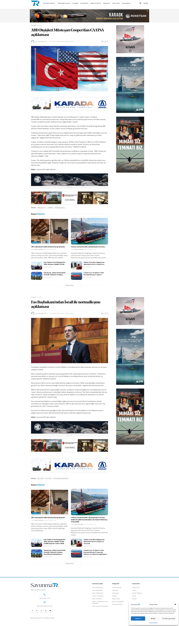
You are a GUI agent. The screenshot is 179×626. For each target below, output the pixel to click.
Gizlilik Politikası (153, 622)
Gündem (75, 3)
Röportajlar (115, 593)
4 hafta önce (88, 267)
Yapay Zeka (116, 3)
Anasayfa (33, 25)
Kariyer (134, 590)
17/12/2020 (52, 41)
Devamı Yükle (69, 285)
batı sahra (41, 478)
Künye (134, 596)
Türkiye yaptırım (60, 207)
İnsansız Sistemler (98, 596)
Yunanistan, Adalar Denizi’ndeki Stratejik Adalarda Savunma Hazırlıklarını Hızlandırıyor (54, 552)
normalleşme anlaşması (61, 478)
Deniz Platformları (97, 593)
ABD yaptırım (42, 207)
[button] (175, 604)
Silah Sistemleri (97, 599)
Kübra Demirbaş (38, 249)
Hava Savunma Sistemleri (100, 606)
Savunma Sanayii (49, 3)
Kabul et (138, 618)
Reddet (153, 618)
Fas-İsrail (48, 478)
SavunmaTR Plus (117, 604)
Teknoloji (106, 3)
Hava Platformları (97, 587)
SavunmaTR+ (126, 3)
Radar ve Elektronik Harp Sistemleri (100, 602)
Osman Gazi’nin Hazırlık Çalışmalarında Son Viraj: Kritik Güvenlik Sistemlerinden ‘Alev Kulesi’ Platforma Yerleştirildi (89, 520)
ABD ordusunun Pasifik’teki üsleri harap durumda (48, 247)
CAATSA (50, 207)
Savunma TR (42, 41)
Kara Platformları (97, 590)
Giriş (146, 3)
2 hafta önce (49, 249)
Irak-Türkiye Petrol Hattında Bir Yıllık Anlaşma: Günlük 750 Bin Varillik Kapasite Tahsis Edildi (54, 541)
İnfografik (84, 3)
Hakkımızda (135, 587)
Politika (114, 596)
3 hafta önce (48, 267)
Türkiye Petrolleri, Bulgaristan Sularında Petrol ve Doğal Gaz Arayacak (94, 541)
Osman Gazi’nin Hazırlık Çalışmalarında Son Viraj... (88, 247)
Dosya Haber (116, 599)
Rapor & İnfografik (117, 601)
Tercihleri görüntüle (168, 618)
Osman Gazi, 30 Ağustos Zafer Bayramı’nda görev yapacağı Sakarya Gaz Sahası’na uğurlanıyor (95, 552)
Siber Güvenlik (95, 3)
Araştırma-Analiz (64, 3)
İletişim (134, 599)
